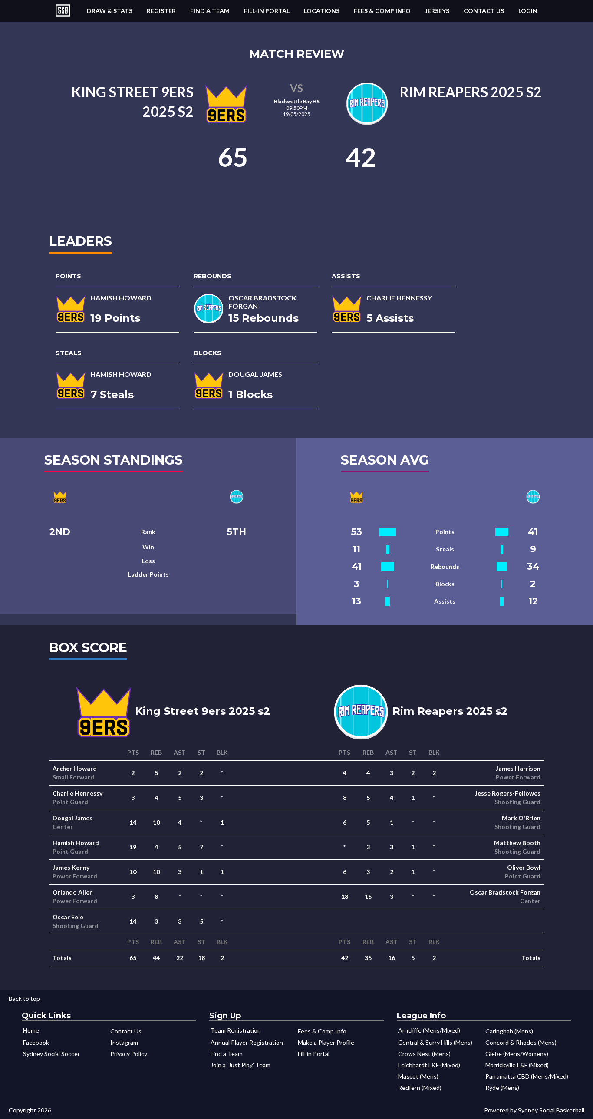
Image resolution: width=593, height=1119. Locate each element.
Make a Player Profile (326, 1042)
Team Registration (236, 1030)
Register (161, 10)
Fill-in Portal (267, 10)
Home (31, 1030)
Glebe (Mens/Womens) (516, 1053)
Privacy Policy (128, 1053)
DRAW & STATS (109, 10)
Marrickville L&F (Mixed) (517, 1065)
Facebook (36, 1042)
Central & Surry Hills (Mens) (435, 1042)
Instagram (124, 1042)
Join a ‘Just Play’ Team (240, 1065)
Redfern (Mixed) (419, 1087)
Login (527, 10)
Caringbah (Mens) (509, 1031)
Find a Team (210, 10)
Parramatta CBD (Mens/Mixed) (526, 1076)
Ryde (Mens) (502, 1087)
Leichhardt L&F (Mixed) (429, 1065)
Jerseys (437, 10)
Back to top (24, 998)
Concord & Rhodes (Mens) (521, 1042)
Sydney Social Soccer (51, 1053)
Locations (321, 10)
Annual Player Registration (247, 1042)
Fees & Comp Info (382, 10)
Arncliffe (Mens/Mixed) (429, 1030)
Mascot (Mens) (418, 1076)
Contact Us (484, 10)
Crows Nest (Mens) (424, 1053)
